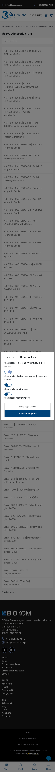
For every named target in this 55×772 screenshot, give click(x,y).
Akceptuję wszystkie (28, 413)
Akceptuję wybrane (27, 407)
